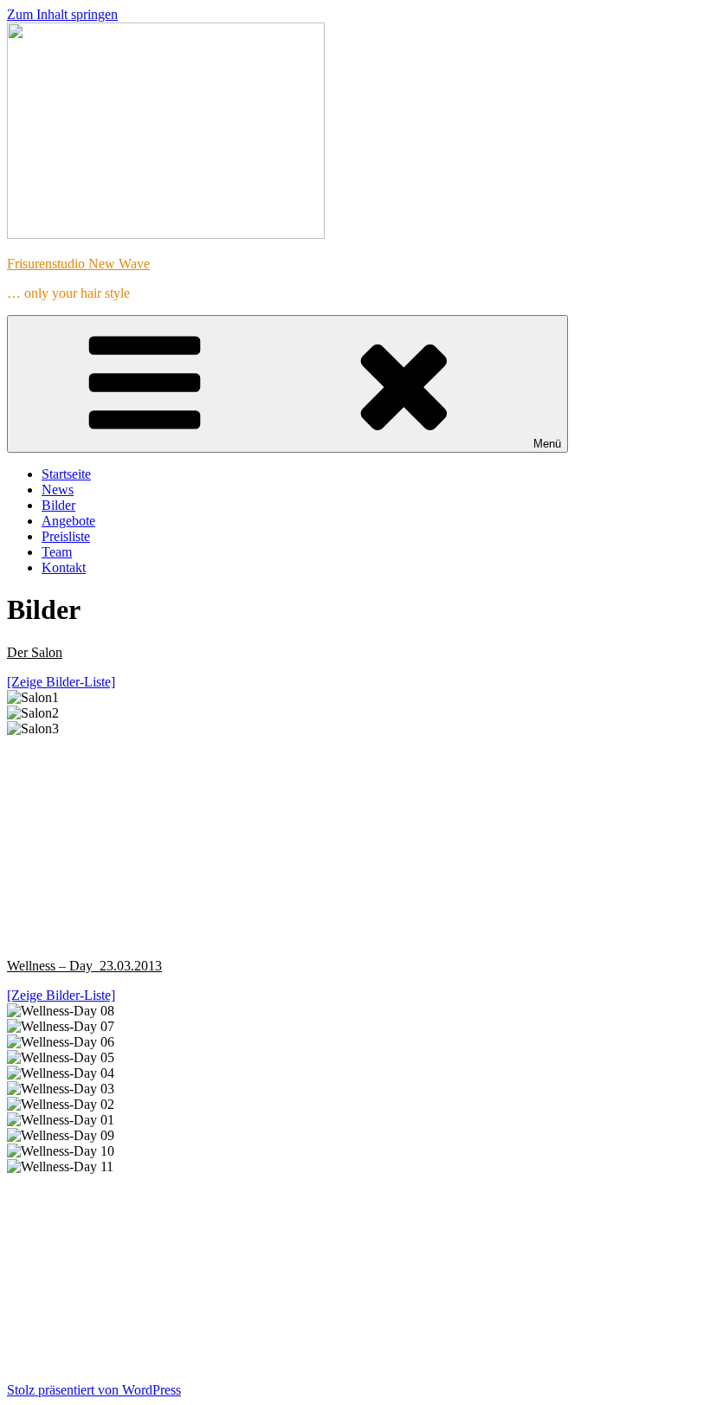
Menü (547, 443)
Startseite (66, 474)
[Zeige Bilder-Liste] (61, 681)
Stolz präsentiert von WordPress (94, 1389)
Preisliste (66, 536)
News (58, 489)
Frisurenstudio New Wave (78, 263)
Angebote (68, 520)
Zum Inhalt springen (62, 14)
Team (57, 552)
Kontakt (64, 567)
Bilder (58, 505)
